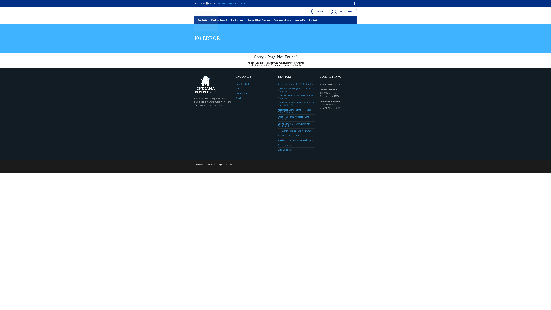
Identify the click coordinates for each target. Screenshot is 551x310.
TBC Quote (346, 11)
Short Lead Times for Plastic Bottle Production (294, 118)
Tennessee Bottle (282, 20)
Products (202, 20)
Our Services (237, 20)
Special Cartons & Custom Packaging (295, 140)
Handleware (241, 93)
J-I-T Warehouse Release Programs (294, 131)
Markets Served (219, 20)
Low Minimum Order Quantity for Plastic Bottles (294, 125)
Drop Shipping (285, 150)
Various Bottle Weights (288, 135)
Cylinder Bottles (243, 84)
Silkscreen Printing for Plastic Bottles (295, 84)
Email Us (242, 3)
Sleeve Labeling (285, 145)
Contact (313, 20)
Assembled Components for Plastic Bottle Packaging (294, 111)
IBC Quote (322, 11)
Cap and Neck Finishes (259, 20)
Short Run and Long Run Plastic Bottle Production (296, 90)
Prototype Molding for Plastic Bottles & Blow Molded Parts (296, 104)
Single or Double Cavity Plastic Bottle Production (295, 97)
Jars (237, 89)
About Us (300, 20)
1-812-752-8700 (225, 3)
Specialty (240, 98)
